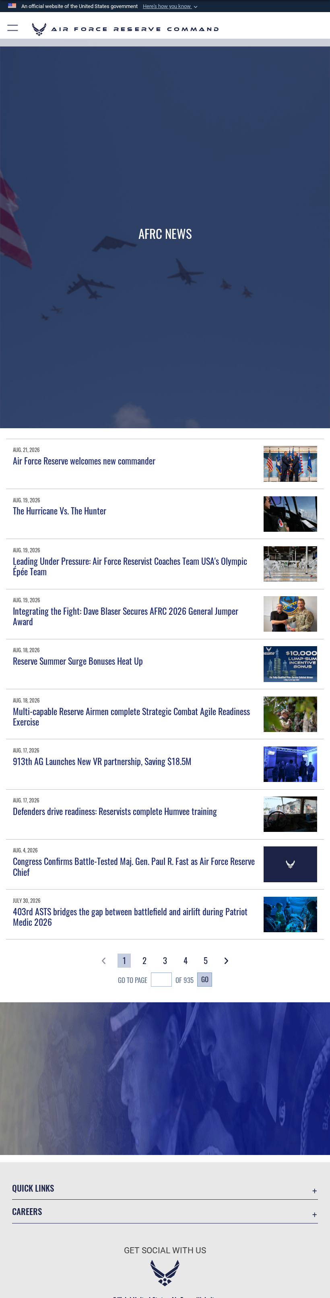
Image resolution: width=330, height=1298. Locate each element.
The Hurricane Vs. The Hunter (59, 510)
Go (204, 979)
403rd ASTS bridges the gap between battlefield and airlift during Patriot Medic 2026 (130, 916)
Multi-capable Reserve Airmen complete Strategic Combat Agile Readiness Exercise (131, 716)
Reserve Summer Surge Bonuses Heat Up (78, 660)
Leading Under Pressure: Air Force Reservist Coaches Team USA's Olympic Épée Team (130, 566)
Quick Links (33, 1188)
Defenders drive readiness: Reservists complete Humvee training (115, 811)
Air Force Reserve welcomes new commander (84, 460)
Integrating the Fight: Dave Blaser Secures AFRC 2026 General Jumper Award (125, 616)
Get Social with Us (165, 1250)
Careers (27, 1211)
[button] (171, 6)
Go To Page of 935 (156, 980)
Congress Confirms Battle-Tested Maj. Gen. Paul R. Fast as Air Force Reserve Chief (134, 866)
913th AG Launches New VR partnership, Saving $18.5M (102, 761)
